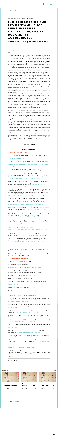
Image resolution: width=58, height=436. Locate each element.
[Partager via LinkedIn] (14, 360)
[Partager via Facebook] (8, 360)
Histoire (19, 10)
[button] (54, 10)
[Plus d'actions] (49, 18)
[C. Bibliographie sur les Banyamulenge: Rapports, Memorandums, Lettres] (47, 377)
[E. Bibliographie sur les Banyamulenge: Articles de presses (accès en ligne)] (10, 377)
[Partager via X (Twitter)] (11, 360)
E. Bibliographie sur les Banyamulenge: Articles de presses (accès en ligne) (10, 384)
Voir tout (54, 370)
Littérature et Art (13, 10)
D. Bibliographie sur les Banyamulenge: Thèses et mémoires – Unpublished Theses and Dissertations (28, 384)
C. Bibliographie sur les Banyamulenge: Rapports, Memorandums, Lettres (47, 384)
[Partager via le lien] (16, 360)
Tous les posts (4, 10)
